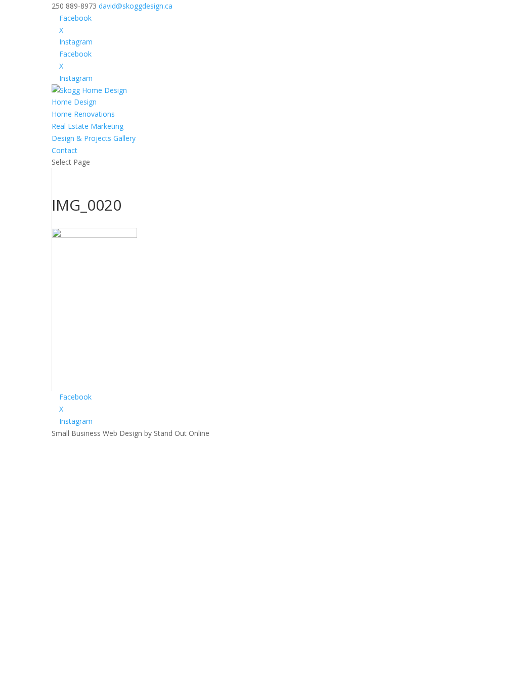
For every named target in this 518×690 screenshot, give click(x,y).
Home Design (74, 102)
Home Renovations (83, 114)
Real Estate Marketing (87, 126)
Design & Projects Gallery (94, 138)
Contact (64, 150)
